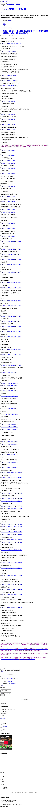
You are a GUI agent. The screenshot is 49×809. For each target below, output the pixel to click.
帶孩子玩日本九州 (12, 683)
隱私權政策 (31, 792)
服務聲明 (35, 792)
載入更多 (2, 687)
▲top (1, 685)
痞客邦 (8, 678)
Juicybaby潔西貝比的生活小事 (13, 9)
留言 (11, 678)
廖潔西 (1, 671)
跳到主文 (2, 12)
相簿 (4, 23)
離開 (7, 806)
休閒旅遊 (10, 20)
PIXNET (15, 792)
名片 (4, 25)
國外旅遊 (10, 681)
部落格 (4, 24)
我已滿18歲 (3, 806)
